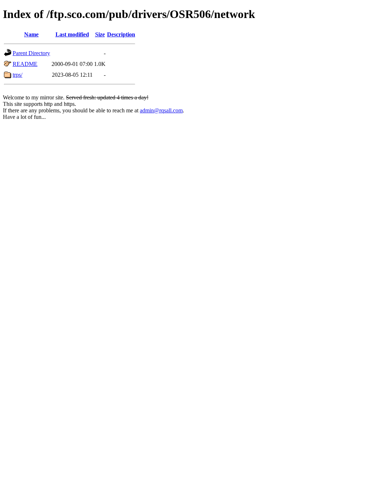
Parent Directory (31, 53)
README (25, 64)
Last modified (72, 34)
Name (31, 34)
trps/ (17, 75)
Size (100, 34)
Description (121, 34)
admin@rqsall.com (161, 110)
